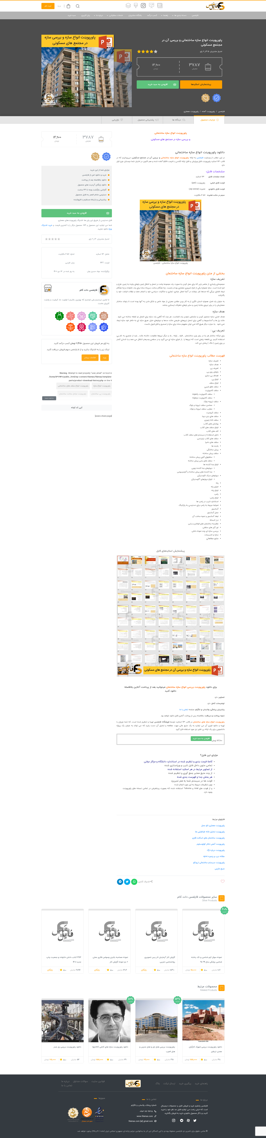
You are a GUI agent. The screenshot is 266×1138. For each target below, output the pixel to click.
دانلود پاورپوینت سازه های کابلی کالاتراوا (110, 1047)
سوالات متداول (80, 1081)
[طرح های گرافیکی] (135, 6)
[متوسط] (52, 239)
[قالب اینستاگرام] (143, 6)
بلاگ (157, 1083)
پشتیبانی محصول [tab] (146, 119)
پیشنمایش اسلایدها (201, 84)
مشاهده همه (49, 398)
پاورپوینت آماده (208, 111)
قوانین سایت (98, 1081)
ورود (59, 6)
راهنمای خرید (201, 1083)
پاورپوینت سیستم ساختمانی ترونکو (209, 862)
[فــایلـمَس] (215, 6)
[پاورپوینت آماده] (160, 6)
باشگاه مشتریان (135, 15)
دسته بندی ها (180, 15)
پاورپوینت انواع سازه (101, 386)
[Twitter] (195, 1121)
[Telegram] (182, 1121)
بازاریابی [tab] (116, 119)
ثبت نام (48, 6)
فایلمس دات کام (88, 290)
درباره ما (99, 15)
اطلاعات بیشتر (90, 357)
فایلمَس (200, 157)
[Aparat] (188, 1120)
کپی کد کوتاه (76, 407)
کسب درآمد (152, 15)
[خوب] (55, 239)
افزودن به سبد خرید (158, 84)
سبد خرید (72, 15)
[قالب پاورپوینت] (151, 6)
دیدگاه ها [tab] (177, 119)
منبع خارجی (220, 868)
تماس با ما (183, 709)
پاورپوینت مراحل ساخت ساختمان (72, 394)
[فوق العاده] (58, 239)
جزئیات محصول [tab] (208, 119)
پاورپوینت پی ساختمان (100, 394)
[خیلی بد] (46, 239)
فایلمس (195, 15)
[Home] (133, 1083)
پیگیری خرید (185, 1083)
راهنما (165, 15)
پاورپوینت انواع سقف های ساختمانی (73, 386)
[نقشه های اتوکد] (128, 6)
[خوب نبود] (49, 239)
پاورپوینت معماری (191, 111)
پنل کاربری (85, 15)
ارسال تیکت (169, 1083)
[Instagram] (174, 1121)
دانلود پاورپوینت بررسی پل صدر (67, 1047)
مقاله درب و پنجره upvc (214, 856)
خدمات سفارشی (116, 15)
